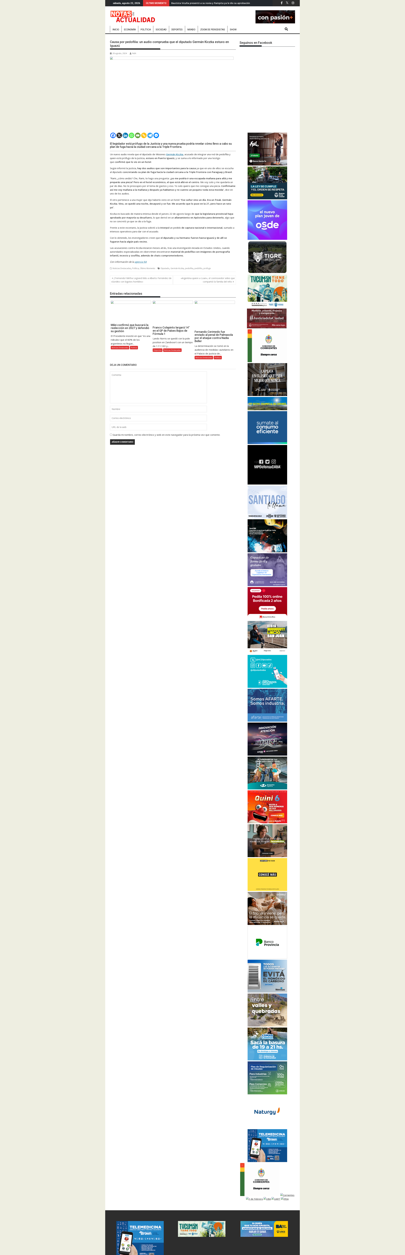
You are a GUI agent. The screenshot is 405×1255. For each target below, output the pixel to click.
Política (146, 29)
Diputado (165, 268)
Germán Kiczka (177, 268)
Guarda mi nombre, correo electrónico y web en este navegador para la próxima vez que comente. (166, 434)
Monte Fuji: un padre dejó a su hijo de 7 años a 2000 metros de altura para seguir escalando (222, 3)
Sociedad (161, 29)
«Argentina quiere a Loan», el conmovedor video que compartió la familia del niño (208, 280)
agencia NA (141, 261)
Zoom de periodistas (212, 29)
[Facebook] (113, 135)
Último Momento (147, 268)
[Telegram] (150, 135)
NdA (134, 53)
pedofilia (189, 268)
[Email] (137, 135)
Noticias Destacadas (122, 268)
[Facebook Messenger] (156, 135)
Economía (130, 29)
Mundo (191, 29)
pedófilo (198, 268)
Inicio (115, 29)
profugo (207, 268)
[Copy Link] (144, 135)
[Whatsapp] (131, 135)
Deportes (177, 29)
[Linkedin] (125, 135)
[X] (119, 135)
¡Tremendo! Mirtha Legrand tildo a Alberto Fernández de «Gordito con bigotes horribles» (141, 280)
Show (233, 29)
